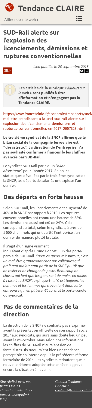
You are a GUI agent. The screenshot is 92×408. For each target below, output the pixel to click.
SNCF (7, 70)
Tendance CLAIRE (51, 8)
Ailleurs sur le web (20, 19)
